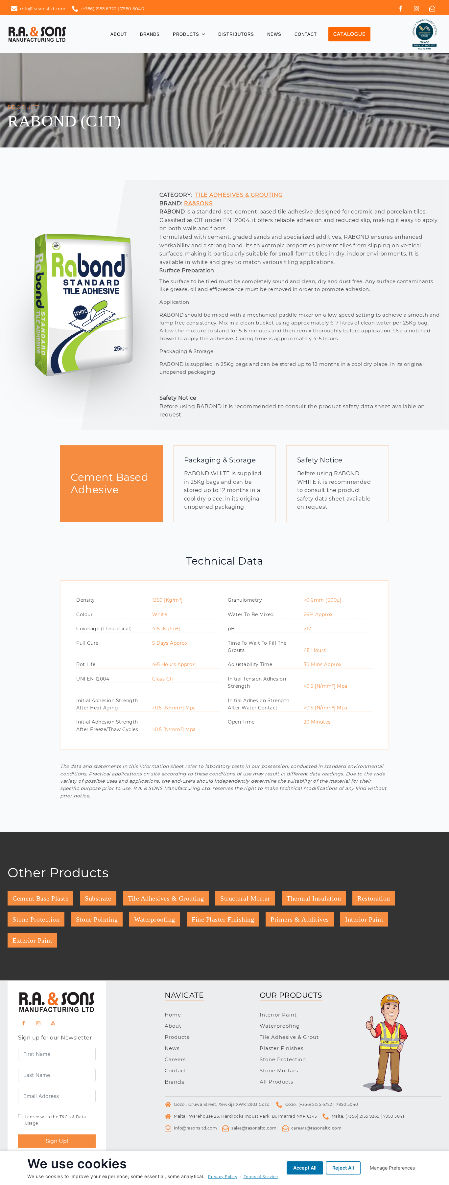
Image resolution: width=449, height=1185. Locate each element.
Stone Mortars (279, 1070)
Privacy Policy (222, 1176)
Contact (306, 34)
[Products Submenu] (205, 34)
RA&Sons (198, 203)
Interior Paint (278, 1015)
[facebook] (401, 8)
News (274, 34)
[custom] (416, 8)
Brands (150, 34)
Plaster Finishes (281, 1048)
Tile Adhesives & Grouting (239, 195)
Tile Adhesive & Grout (289, 1037)
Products (186, 34)
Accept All (305, 1168)
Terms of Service (261, 1176)
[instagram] (38, 1023)
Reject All (343, 1168)
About (118, 34)
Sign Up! (57, 1141)
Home (173, 1015)
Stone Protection (283, 1059)
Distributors (236, 34)
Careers (175, 1059)
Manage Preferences (392, 1168)
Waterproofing (280, 1026)
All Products (276, 1082)
